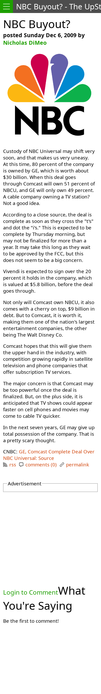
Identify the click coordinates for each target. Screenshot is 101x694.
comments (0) (41, 464)
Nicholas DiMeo (25, 42)
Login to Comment (30, 592)
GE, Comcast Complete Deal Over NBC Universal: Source (49, 454)
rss (12, 464)
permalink (77, 464)
